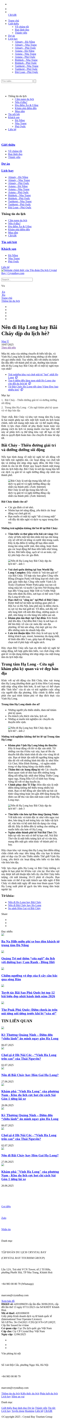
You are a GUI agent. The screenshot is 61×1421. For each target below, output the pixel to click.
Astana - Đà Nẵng (24, 50)
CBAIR (12, 14)
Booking (29, 1411)
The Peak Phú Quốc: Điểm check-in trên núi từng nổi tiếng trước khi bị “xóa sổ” (29, 1011)
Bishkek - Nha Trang (26, 60)
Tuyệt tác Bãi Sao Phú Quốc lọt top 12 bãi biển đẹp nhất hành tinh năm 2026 (28, 994)
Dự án (11, 35)
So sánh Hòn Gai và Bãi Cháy (24, 908)
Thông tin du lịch (10, 301)
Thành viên (21, 32)
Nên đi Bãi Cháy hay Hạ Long (24, 905)
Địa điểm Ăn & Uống (26, 105)
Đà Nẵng (20, 120)
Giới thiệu (13, 23)
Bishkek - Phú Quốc (26, 63)
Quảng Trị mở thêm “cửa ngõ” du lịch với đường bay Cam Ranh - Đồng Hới (28, 960)
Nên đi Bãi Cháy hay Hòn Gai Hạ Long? (30, 1075)
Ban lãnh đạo (22, 29)
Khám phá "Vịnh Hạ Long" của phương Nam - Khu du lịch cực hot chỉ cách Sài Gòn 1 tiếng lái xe (30, 1095)
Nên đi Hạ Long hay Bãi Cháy (24, 902)
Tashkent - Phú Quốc (26, 69)
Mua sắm (20, 111)
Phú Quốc (20, 126)
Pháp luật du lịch (49, 1393)
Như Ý (5, 341)
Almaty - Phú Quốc (25, 47)
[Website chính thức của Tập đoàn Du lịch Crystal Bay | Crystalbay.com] (30, 273)
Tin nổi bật (14, 114)
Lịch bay (13, 38)
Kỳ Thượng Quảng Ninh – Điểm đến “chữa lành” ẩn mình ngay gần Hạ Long (29, 1036)
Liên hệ (12, 129)
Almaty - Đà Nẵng (25, 41)
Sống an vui (18, 1396)
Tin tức (52, 1408)
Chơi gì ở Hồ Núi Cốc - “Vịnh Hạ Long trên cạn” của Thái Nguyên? (28, 1056)
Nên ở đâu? (21, 102)
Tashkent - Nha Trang (26, 66)
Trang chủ (13, 20)
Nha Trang (20, 123)
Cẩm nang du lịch (24, 99)
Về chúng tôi (22, 26)
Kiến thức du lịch (30, 1393)
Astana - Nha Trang (25, 53)
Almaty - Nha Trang (26, 44)
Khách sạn (13, 117)
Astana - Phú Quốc (25, 57)
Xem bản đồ (8, 1301)
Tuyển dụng (18, 1411)
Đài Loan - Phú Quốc (26, 72)
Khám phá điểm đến (26, 108)
